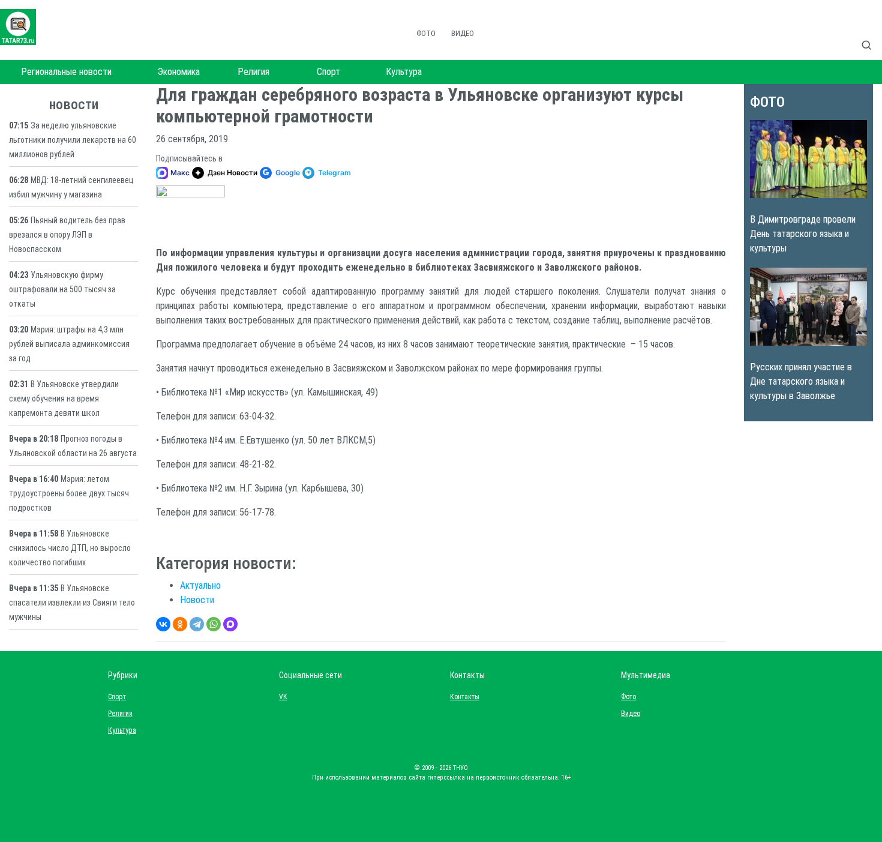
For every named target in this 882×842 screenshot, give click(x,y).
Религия (253, 71)
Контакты (462, 697)
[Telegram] (197, 624)
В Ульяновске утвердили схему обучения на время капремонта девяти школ (64, 398)
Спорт (328, 71)
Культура (404, 71)
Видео (462, 33)
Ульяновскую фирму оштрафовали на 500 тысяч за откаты (62, 289)
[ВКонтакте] (163, 624)
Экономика (179, 71)
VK (283, 697)
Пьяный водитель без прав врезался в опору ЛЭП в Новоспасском (67, 234)
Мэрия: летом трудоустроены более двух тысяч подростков (69, 493)
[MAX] (230, 624)
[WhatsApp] (213, 624)
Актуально (200, 585)
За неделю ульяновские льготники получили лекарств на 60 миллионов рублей (72, 140)
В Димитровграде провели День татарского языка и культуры (803, 234)
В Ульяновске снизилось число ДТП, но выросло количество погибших (70, 548)
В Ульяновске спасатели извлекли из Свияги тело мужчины (72, 602)
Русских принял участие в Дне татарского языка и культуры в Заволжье (801, 381)
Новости (197, 600)
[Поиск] (871, 32)
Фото (426, 33)
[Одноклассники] (180, 624)
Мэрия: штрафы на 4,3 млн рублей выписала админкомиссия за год (69, 344)
